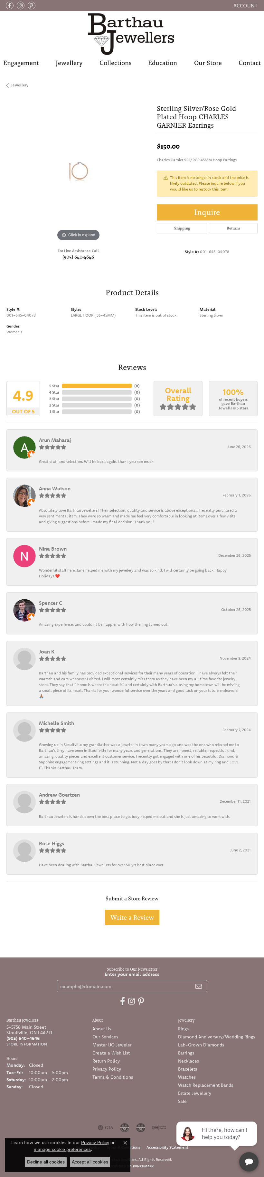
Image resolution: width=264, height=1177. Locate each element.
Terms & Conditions (112, 1077)
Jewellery (69, 63)
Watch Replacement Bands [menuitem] (205, 1085)
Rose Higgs (51, 843)
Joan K (46, 651)
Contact (250, 63)
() (137, 385)
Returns (233, 228)
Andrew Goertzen (59, 794)
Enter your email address (132, 974)
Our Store (208, 63)
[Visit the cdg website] (124, 1128)
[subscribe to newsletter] (198, 986)
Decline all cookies (46, 1161)
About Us (101, 1029)
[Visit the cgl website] (141, 1128)
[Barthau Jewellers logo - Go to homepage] (132, 33)
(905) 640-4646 (78, 257)
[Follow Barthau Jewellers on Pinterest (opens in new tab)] (31, 5)
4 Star (54, 392)
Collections (115, 63)
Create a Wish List (111, 1053)
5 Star (54, 385)
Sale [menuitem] (182, 1101)
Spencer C (50, 603)
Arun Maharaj (55, 440)
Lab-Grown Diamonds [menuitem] (201, 1045)
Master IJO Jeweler (112, 1045)
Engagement (21, 63)
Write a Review (132, 917)
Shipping (182, 228)
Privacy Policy (106, 1069)
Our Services (105, 1037)
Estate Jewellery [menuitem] (194, 1093)
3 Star (54, 398)
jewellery (19, 85)
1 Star (54, 411)
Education (162, 63)
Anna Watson (55, 488)
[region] (78, 171)
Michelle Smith (56, 723)
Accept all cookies (90, 1161)
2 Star (54, 405)
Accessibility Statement (167, 1147)
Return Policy (106, 1061)
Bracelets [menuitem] (187, 1069)
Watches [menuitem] (187, 1077)
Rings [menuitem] (183, 1029)
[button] (245, 5)
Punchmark (143, 1166)
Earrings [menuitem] (186, 1053)
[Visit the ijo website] (159, 1128)
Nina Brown (53, 548)
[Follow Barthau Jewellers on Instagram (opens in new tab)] (20, 5)
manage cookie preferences (62, 1149)
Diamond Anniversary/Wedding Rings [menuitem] (216, 1037)
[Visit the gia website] (105, 1128)
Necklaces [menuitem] (188, 1061)
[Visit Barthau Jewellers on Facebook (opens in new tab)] (10, 5)
